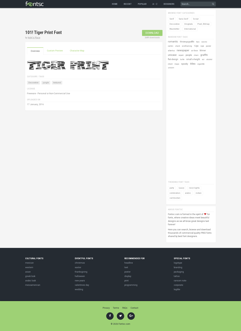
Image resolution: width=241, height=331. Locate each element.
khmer (203, 50)
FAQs (124, 308)
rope (202, 46)
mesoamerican (32, 285)
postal (208, 46)
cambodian (175, 198)
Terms (116, 308)
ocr (203, 59)
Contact (134, 308)
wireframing (187, 46)
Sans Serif (183, 19)
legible (177, 289)
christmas (80, 263)
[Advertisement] (89, 19)
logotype (178, 263)
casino (204, 42)
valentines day (82, 285)
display (127, 276)
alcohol (209, 59)
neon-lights (194, 188)
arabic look (30, 280)
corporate (178, 285)
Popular (142, 4)
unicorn (171, 68)
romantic (173, 41)
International (190, 29)
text (126, 267)
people (189, 55)
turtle (182, 59)
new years (80, 280)
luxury (181, 188)
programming (130, 285)
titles (192, 63)
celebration (175, 193)
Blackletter (174, 29)
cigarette (200, 64)
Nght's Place (34, 37)
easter (78, 267)
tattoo (177, 276)
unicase (172, 55)
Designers (169, 4)
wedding (79, 289)
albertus (171, 51)
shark (177, 46)
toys (198, 42)
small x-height (193, 59)
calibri (170, 46)
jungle (46, 83)
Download (152, 33)
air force (194, 51)
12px (196, 46)
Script (195, 19)
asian (28, 272)
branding (178, 267)
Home (115, 4)
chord (170, 64)
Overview (35, 51)
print (126, 280)
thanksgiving (81, 272)
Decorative (33, 83)
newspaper (183, 50)
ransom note (180, 280)
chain (196, 55)
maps (176, 64)
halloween (80, 276)
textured (57, 83)
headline (128, 263)
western (29, 267)
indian (198, 193)
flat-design (173, 59)
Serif (172, 19)
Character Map (77, 50)
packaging (179, 272)
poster (127, 272)
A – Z (155, 4)
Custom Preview (55, 50)
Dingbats (188, 24)
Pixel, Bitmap (203, 24)
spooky (184, 64)
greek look (30, 276)
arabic (188, 193)
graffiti (204, 55)
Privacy (106, 308)
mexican (29, 263)
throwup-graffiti (187, 41)
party (172, 188)
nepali (181, 55)
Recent (128, 4)
